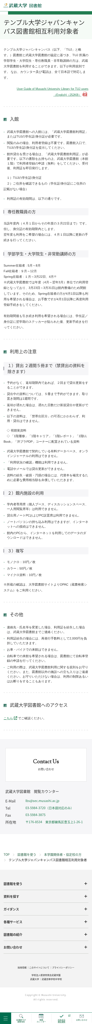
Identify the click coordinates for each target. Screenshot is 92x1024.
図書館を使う (26, 854)
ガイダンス (11, 909)
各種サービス (13, 921)
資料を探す (11, 896)
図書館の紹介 (13, 934)
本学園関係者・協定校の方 (63, 854)
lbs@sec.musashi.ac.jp (42, 800)
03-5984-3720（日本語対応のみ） (49, 808)
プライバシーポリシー (63, 967)
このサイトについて (39, 967)
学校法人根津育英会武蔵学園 (46, 975)
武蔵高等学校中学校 (52, 979)
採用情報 (22, 967)
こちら (8, 718)
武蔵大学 (34, 979)
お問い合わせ (13, 947)
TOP (7, 854)
